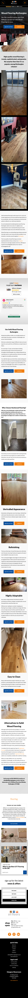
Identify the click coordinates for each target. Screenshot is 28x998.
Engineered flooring (19, 753)
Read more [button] (5, 311)
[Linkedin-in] (18, 934)
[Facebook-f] (9, 934)
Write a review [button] (16, 294)
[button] (1, 43)
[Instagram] (14, 934)
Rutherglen (20, 236)
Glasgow (21, 240)
